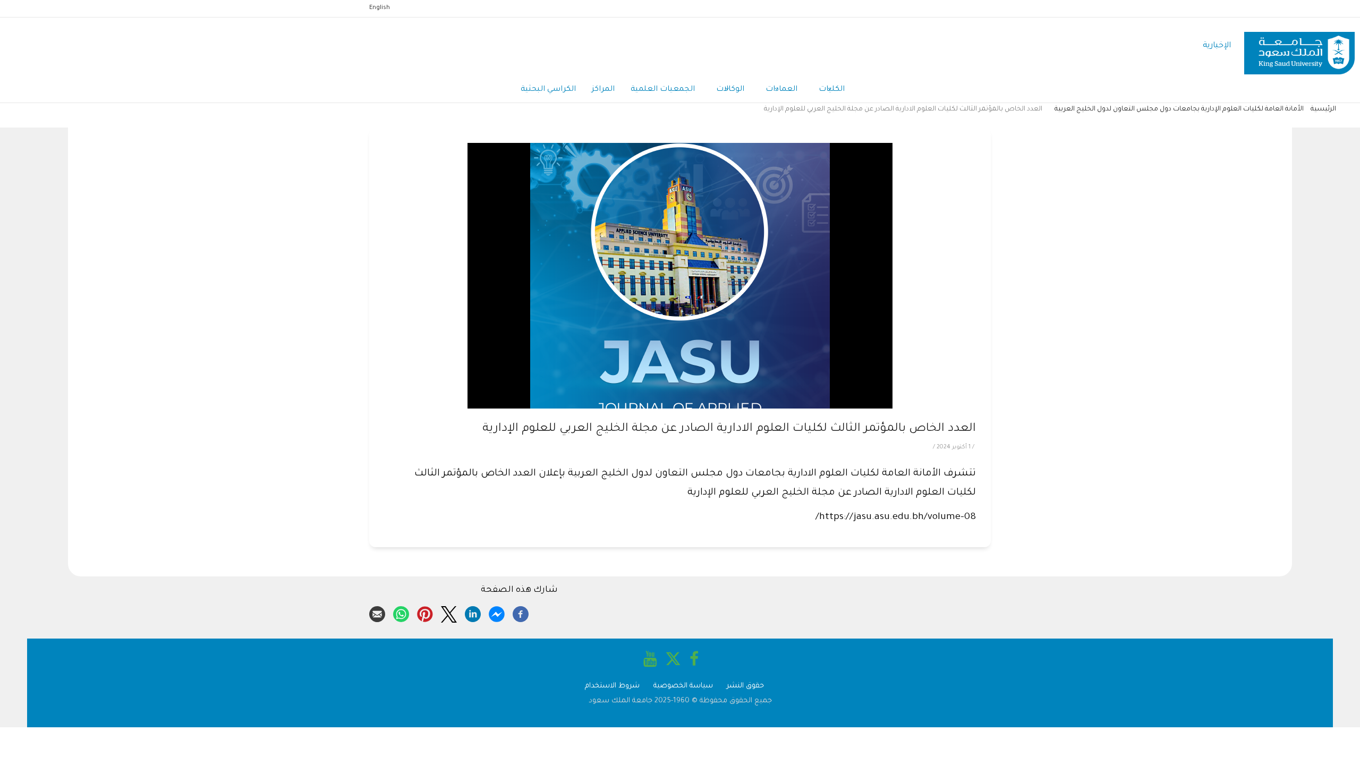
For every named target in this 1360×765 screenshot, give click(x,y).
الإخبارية (1217, 45)
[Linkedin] (473, 612)
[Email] (377, 612)
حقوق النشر (745, 686)
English (379, 8)
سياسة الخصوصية (683, 686)
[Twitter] (449, 612)
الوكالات (730, 90)
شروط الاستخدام (612, 686)
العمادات (781, 90)
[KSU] (1299, 46)
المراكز (603, 90)
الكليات (832, 90)
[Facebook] (521, 612)
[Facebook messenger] (497, 612)
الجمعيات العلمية (663, 90)
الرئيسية (1323, 109)
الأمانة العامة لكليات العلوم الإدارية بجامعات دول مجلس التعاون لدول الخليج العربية (1179, 109)
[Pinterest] (425, 612)
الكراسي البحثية (548, 90)
